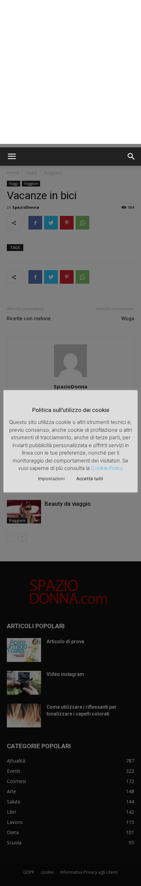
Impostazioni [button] (51, 478)
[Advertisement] (70, 73)
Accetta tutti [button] (89, 478)
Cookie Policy (107, 468)
